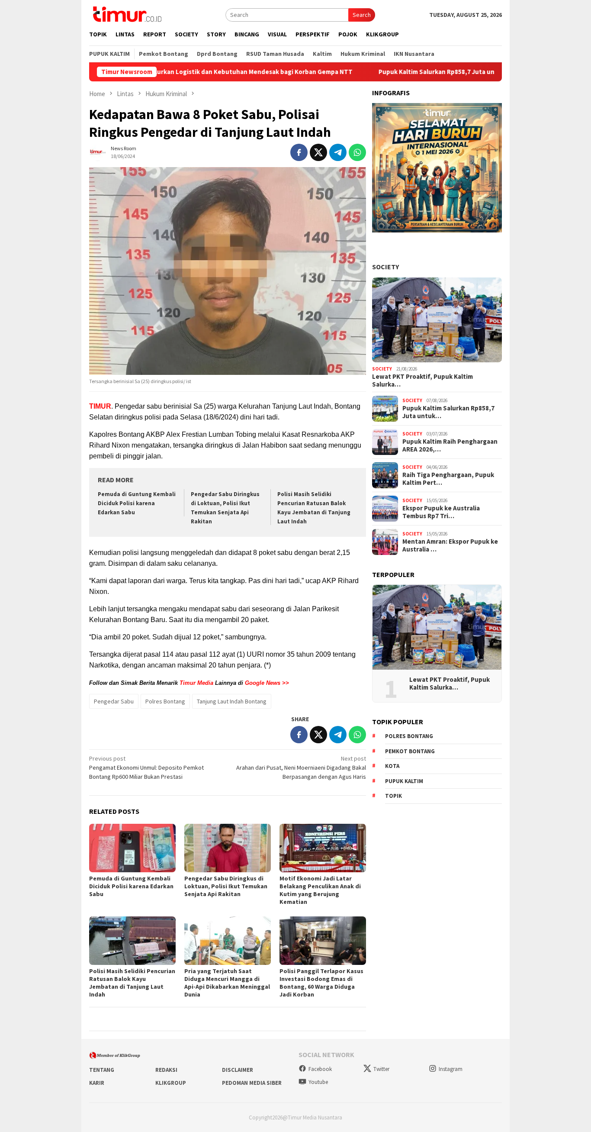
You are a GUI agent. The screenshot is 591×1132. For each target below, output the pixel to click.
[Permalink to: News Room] (97, 151)
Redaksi (166, 1070)
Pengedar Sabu (114, 701)
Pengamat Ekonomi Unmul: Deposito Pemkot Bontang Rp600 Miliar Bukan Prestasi (146, 767)
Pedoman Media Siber (252, 1083)
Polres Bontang (165, 701)
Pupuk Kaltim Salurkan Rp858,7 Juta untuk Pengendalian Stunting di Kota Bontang (455, 72)
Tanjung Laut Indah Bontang (232, 701)
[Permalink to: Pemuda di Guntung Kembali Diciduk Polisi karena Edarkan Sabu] (132, 848)
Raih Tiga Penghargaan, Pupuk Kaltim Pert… (448, 479)
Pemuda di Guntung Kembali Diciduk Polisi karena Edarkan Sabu (137, 503)
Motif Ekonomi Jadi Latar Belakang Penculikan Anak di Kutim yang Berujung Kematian (320, 890)
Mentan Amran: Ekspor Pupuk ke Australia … (450, 545)
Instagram (451, 1069)
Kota (392, 766)
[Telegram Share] (338, 152)
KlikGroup (170, 1083)
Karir (96, 1083)
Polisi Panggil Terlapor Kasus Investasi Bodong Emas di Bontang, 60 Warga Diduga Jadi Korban (321, 982)
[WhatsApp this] (357, 152)
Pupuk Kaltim (404, 781)
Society (385, 266)
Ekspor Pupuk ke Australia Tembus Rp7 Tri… (441, 512)
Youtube (318, 1082)
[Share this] (299, 152)
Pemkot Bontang (410, 751)
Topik (393, 796)
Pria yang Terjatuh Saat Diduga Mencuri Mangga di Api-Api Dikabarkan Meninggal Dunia (227, 982)
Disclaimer (237, 1070)
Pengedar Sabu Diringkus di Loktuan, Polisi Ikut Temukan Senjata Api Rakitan (225, 886)
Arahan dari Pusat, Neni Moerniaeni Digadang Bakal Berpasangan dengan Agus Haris (301, 767)
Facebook (320, 1069)
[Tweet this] (318, 152)
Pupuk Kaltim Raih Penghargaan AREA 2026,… (450, 445)
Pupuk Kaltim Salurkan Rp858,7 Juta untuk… (448, 412)
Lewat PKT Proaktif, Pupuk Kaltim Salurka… (422, 380)
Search (362, 15)
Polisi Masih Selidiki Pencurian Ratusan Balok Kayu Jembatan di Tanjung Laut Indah (132, 982)
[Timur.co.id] (126, 14)
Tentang (101, 1070)
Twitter (381, 1069)
